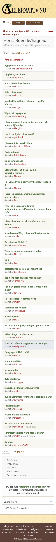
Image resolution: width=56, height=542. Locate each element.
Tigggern (18, 77)
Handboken (49, 532)
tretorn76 (19, 417)
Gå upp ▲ (31, 535)
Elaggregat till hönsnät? (17, 352)
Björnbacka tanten (23, 68)
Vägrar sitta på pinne (15, 113)
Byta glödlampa (13, 379)
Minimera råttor (13, 361)
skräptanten (20, 346)
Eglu (7, 260)
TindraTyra (19, 281)
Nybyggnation (12, 370)
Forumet (48, 526)
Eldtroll (17, 95)
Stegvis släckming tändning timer (22, 388)
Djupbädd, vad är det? (16, 74)
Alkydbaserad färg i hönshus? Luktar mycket (27, 233)
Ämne (8, 59)
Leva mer (18, 400)
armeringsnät (12, 316)
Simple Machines (35, 539)
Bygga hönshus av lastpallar (19, 65)
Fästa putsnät (12, 152)
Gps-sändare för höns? (16, 242)
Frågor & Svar (37, 529)
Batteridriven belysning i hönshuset (23, 268)
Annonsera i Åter (23, 532)
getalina (18, 408)
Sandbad (9, 442)
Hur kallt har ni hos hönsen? (19, 423)
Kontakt (34, 532)
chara (16, 319)
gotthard (18, 137)
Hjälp (23, 535)
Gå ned (6, 53)
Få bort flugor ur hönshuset (19, 334)
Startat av (18, 59)
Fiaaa (16, 263)
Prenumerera (7, 529)
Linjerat (17, 293)
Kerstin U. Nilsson (22, 146)
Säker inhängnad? (14, 161)
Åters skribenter (23, 526)
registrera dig (26, 486)
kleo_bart (18, 128)
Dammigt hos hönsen (16, 307)
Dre (16, 200)
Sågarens (18, 337)
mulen (17, 236)
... (26, 52)
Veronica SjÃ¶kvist (23, 445)
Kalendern (48, 529)
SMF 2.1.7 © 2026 (21, 539)
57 (28, 52)
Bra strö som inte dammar (18, 83)
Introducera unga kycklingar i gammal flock (27, 325)
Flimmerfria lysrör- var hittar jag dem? (24, 432)
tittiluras (18, 364)
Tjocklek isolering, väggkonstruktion (23, 251)
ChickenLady (20, 116)
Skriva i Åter (21, 529)
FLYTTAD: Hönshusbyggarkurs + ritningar (26, 343)
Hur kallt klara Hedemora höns (20, 298)
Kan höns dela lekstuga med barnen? (23, 277)
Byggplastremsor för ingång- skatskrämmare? (28, 396)
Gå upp (6, 451)
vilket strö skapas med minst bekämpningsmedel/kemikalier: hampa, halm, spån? (28, 209)
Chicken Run (20, 164)
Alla (34, 427)
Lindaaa (17, 86)
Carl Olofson (20, 245)
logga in (42, 486)
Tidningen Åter (8, 526)
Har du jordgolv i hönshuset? (19, 134)
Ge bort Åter (7, 532)
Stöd (33, 526)
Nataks (17, 176)
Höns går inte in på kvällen (18, 143)
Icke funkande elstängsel (17, 414)
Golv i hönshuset (13, 92)
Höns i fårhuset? (13, 405)
